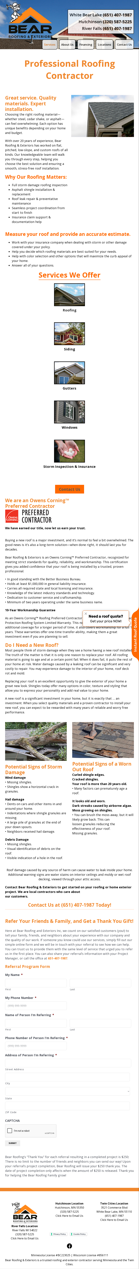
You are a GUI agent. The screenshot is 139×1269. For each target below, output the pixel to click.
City (7, 1083)
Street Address (14, 1069)
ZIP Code (10, 1112)
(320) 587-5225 (69, 1212)
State (8, 1098)
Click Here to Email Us (69, 1216)
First (8, 989)
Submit (13, 1143)
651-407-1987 (57, 958)
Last (72, 989)
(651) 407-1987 (77, 905)
